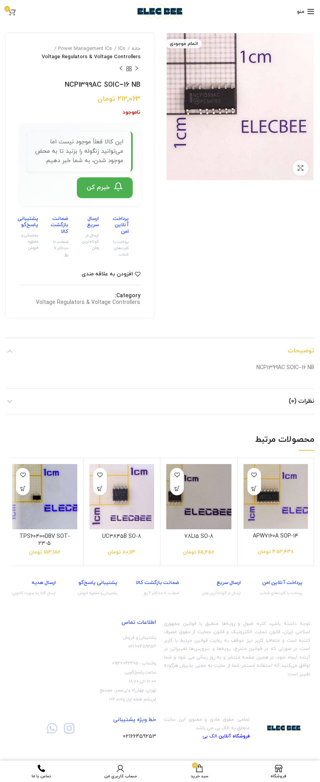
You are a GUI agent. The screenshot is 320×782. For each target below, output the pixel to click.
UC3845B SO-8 (121, 536)
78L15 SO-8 (198, 536)
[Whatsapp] (52, 728)
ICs (121, 48)
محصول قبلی (136, 69)
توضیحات (301, 350)
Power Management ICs (85, 48)
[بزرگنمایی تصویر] (300, 168)
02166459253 (139, 736)
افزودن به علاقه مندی (107, 274)
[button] (254, 488)
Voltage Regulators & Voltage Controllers (91, 57)
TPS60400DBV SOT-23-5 (45, 540)
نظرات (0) (301, 401)
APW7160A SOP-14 (275, 536)
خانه (136, 48)
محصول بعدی (121, 69)
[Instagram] (68, 728)
